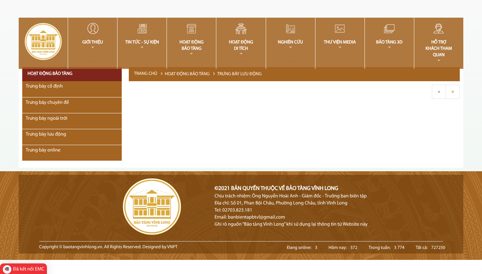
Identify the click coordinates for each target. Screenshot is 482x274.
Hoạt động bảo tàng (187, 74)
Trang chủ (145, 74)
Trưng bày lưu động (239, 74)
